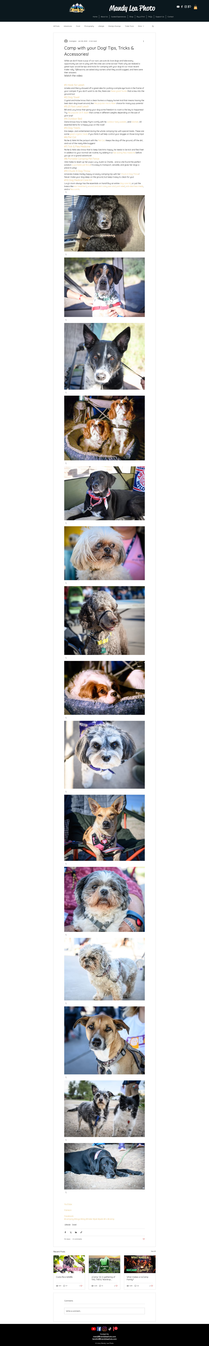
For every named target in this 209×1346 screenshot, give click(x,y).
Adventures (68, 26)
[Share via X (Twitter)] (71, 1232)
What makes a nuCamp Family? (137, 1278)
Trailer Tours (129, 26)
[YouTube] (93, 1329)
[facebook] (182, 6)
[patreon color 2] (115, 1329)
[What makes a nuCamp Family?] (140, 1264)
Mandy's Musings (114, 26)
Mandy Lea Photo (132, 8)
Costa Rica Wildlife (64, 1277)
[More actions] (143, 41)
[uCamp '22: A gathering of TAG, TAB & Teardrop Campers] (104, 1264)
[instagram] (185, 6)
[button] (195, 7)
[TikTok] (110, 1329)
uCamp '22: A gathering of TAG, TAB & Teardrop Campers (103, 1278)
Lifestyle (101, 26)
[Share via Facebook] (65, 1232)
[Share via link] (81, 1232)
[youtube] (178, 6)
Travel (74, 1224)
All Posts (56, 26)
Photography (89, 26)
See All (153, 1251)
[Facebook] (99, 1329)
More (140, 26)
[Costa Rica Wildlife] (69, 1264)
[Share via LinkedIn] (76, 1232)
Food (78, 26)
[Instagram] (104, 1329)
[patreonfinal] (189, 6)
